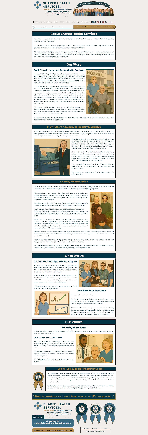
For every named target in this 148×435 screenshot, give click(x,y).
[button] (94, 27)
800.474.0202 (38, 418)
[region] (92, 22)
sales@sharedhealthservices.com (52, 423)
